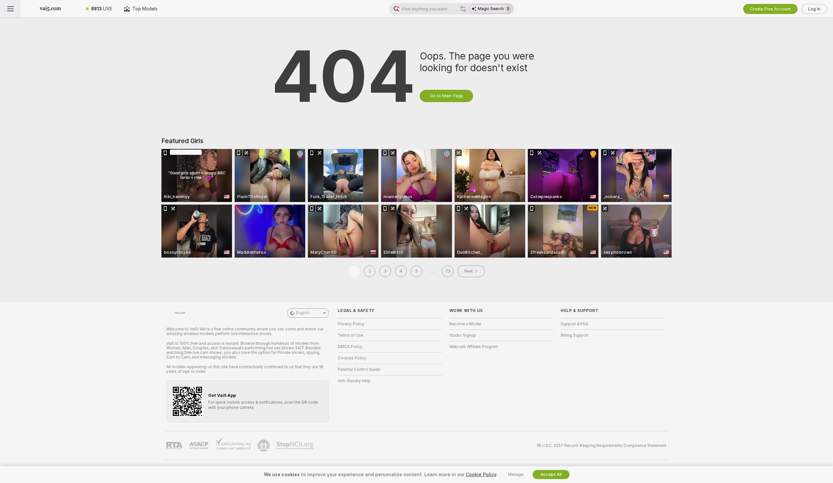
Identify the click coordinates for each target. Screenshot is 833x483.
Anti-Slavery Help (354, 381)
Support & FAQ (574, 324)
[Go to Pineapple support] (264, 445)
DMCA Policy (350, 346)
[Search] (463, 8)
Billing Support (574, 335)
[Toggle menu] (10, 9)
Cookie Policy (481, 474)
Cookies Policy (352, 358)
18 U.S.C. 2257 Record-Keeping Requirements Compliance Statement (601, 445)
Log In (814, 9)
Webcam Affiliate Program (473, 346)
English (303, 313)
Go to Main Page (446, 95)
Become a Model (465, 324)
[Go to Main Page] (50, 9)
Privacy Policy (351, 324)
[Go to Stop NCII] (295, 445)
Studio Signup (462, 335)
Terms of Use (350, 335)
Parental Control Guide (359, 369)
